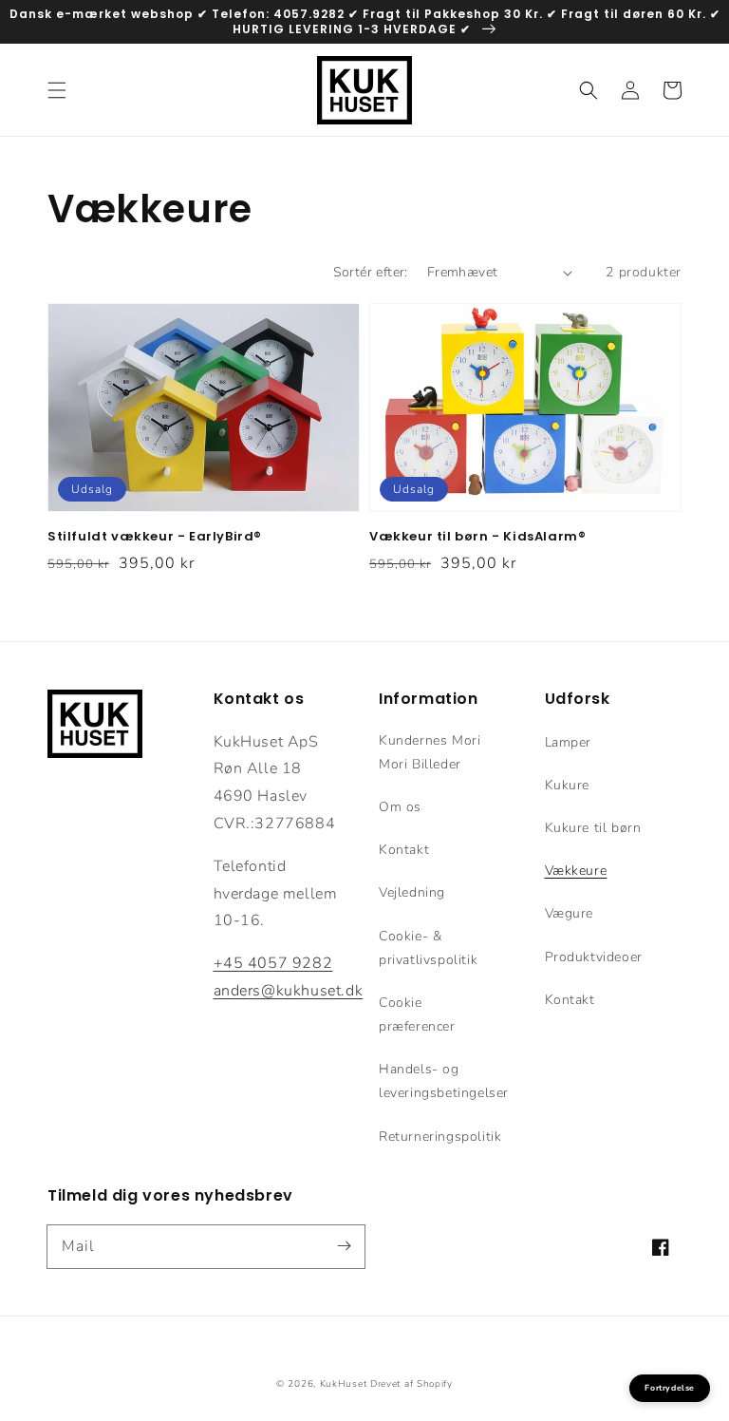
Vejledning (412, 892)
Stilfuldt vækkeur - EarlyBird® (154, 536)
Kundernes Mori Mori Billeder (429, 752)
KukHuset (343, 1384)
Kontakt (404, 850)
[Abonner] (343, 1246)
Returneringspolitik (440, 1136)
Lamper (568, 742)
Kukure (567, 785)
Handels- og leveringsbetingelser (444, 1081)
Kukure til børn (593, 828)
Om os (400, 807)
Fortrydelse (670, 1387)
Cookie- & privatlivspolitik (428, 948)
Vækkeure (576, 871)
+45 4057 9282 (273, 963)
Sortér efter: (370, 272)
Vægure (569, 913)
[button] (57, 90)
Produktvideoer (594, 957)
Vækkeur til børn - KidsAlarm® (477, 536)
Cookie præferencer (417, 1014)
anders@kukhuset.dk (289, 990)
